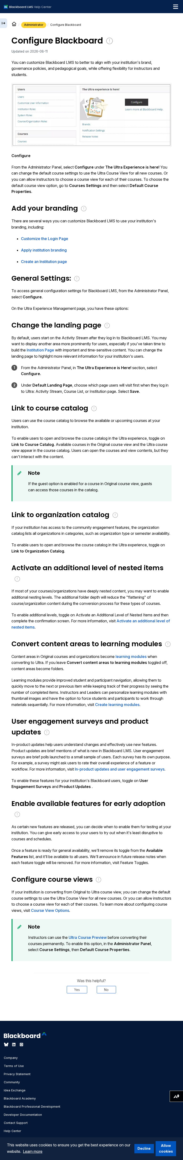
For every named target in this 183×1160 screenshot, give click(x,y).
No (106, 990)
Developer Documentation (23, 1114)
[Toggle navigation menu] (175, 6)
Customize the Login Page (44, 238)
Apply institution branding (44, 250)
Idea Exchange (14, 1090)
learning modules (131, 656)
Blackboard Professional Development (32, 1106)
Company (11, 1058)
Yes (77, 990)
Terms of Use (14, 1066)
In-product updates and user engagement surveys (119, 769)
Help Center (12, 1131)
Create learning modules (117, 704)
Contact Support (16, 1123)
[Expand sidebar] (3, 23)
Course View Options (50, 910)
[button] (91, 115)
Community (12, 1082)
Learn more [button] (32, 1151)
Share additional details (91, 1007)
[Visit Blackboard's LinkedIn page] (14, 1044)
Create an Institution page (44, 261)
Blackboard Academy (20, 1098)
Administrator (33, 25)
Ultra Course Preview (88, 937)
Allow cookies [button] (166, 1148)
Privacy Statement (17, 1074)
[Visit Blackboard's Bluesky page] (7, 1044)
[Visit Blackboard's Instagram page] (21, 1044)
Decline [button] (144, 1148)
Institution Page (40, 350)
